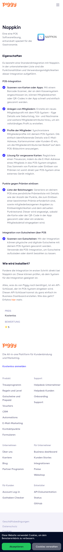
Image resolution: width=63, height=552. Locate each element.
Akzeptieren (16, 546)
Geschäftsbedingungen (15, 521)
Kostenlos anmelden (14, 366)
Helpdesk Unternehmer (47, 384)
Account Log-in (11, 491)
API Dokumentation (45, 491)
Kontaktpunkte (11, 429)
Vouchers (7, 405)
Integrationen (42, 463)
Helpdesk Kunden (44, 390)
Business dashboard (45, 451)
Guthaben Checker (13, 497)
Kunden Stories (42, 457)
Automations (10, 417)
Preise (37, 469)
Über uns (7, 451)
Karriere (7, 457)
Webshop (39, 474)
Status (38, 497)
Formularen (8, 434)
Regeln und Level (12, 390)
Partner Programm (13, 469)
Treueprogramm (11, 384)
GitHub (38, 503)
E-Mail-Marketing (12, 423)
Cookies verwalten (47, 546)
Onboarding (41, 396)
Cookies (7, 531)
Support (38, 402)
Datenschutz (9, 526)
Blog (5, 463)
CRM (5, 411)
